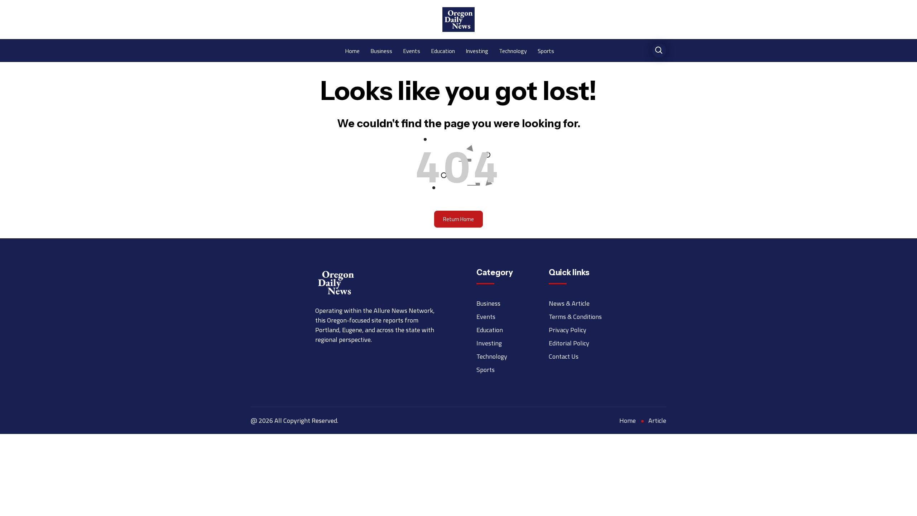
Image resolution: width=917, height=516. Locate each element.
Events (411, 50)
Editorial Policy (569, 343)
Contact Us (563, 356)
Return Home (458, 219)
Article (657, 420)
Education (443, 50)
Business (381, 50)
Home (352, 50)
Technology (513, 50)
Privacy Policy (567, 330)
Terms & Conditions (575, 316)
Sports (546, 50)
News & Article (569, 303)
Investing (477, 50)
